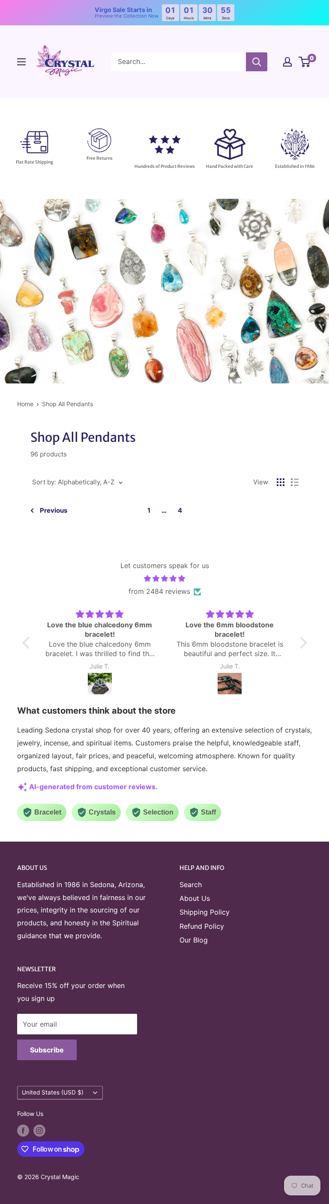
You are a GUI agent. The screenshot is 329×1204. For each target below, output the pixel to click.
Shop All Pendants (67, 403)
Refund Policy (201, 926)
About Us (194, 898)
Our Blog (193, 940)
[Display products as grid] (280, 482)
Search (190, 884)
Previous (53, 510)
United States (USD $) (53, 1092)
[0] (304, 62)
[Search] (256, 61)
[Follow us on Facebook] (23, 1130)
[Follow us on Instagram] (39, 1130)
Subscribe (47, 1050)
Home (25, 403)
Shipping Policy (204, 912)
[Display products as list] (295, 482)
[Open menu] (21, 61)
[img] (165, 578)
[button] (28, 643)
